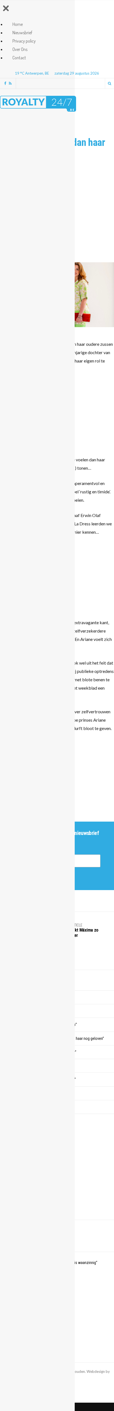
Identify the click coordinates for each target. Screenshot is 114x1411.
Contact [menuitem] (19, 57)
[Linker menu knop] (6, 9)
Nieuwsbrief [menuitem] (22, 32)
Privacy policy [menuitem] (24, 41)
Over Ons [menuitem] (19, 49)
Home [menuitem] (17, 24)
